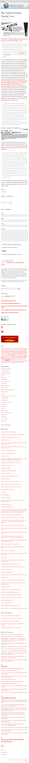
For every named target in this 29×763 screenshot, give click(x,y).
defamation (22, 350)
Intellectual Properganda (5, 478)
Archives (2, 296)
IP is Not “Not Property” (5, 494)
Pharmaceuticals (6, 359)
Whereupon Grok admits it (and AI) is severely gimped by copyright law (14, 608)
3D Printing (3, 348)
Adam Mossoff (12, 348)
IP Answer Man (4, 391)
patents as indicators (9, 357)
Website (2, 223)
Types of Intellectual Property (6, 602)
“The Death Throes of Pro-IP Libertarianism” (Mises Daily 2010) (12, 434)
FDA (8, 351)
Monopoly (23, 354)
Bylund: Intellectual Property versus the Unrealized (17, 646)
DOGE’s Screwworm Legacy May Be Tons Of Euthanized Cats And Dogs (14, 692)
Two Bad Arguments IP (6, 600)
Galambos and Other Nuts (5, 473)
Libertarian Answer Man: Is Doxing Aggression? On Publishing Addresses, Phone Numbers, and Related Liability (12, 713)
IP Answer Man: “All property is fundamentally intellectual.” (12, 618)
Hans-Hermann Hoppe (5, 385)
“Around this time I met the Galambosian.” (9, 432)
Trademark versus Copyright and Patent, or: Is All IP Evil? (11, 597)
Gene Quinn (17, 351)
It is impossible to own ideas (6, 504)
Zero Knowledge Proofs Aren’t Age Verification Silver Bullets (12, 681)
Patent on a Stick (9, 260)
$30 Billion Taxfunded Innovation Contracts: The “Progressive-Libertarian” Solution (13, 84)
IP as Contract (3, 492)
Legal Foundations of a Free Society (7, 396)
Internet (26, 351)
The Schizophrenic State (5, 586)
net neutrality (4, 356)
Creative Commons (4, 381)
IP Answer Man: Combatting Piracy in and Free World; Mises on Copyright (12, 624)
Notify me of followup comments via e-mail (12, 254)
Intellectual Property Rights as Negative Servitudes (10, 484)
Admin (26, 761)
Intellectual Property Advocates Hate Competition (10, 481)
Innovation (3, 387)
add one (10, 202)
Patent (2, 404)
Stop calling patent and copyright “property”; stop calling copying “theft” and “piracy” (13, 560)
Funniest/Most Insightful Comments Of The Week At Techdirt (12, 668)
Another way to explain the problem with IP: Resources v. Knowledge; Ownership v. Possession (14, 443)
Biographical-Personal (5, 373)
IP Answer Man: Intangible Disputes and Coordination (11, 627)
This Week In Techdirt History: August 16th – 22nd (10, 670)
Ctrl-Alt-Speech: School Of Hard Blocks (8, 679)
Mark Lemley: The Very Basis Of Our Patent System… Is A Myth (13, 517)
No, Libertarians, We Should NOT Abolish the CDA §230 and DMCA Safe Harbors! (14, 533)
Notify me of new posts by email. (10, 247)
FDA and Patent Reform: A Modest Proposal (9, 470)
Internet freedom (5, 353)
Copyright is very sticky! (5, 468)
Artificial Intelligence (5, 368)
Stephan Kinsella (13, 360)
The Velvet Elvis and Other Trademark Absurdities (10, 592)
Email (2, 218)
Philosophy (3, 406)
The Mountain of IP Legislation (7, 572)
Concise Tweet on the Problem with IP (8, 453)
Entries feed (3, 750)
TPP (5, 362)
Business (2, 377)
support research (21, 52)
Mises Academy (18, 354)
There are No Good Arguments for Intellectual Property (11, 594)
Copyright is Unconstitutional (6, 465)
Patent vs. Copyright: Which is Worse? (8, 550)
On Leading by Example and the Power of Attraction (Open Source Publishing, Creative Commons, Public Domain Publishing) (13, 536)
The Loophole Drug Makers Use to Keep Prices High (16, 650)
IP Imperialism (22, 353)
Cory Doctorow (13, 350)
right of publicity (18, 359)
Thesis (26, 759)
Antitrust (15, 348)
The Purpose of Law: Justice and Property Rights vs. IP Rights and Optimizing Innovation (13, 583)
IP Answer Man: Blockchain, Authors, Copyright (10, 621)
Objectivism (14, 356)
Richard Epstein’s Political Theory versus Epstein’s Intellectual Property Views (14, 554)
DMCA (26, 350)
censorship (20, 348)
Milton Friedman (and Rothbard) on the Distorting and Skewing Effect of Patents (14, 529)
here (4, 61)
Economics (3, 383)
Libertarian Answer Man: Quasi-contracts (8, 727)
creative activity (7, 54)
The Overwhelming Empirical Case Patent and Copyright (13, 309)
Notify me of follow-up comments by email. (12, 244)
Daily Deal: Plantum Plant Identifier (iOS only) (9, 683)
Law (2, 393)
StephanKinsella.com (8, 697)
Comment (3, 229)
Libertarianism (3, 398)
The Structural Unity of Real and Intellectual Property (11, 589)
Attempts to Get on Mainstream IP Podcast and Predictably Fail (13, 657)
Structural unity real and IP (22, 360)
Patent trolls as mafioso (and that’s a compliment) (10, 544)
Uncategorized (3, 418)
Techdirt (2, 362)
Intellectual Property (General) (6, 389)
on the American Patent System (9, 437)
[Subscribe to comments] (14, 327)
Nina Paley (9, 356)
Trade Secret (3, 414)
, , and (10, 615)
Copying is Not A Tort (5, 456)
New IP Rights (3, 400)
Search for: (3, 288)
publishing (13, 359)
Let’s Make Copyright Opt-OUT (7, 507)
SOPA (7, 360)
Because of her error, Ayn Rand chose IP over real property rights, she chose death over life (13, 447)
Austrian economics (4, 371)
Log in (2, 748)
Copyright (3, 379)
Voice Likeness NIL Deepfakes (12, 362)
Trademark (3, 416)
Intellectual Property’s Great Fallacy (7, 489)
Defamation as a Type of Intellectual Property (9, 312)
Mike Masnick (11, 354)
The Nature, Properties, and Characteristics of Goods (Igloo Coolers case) (14, 574)
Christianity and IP (7, 350)
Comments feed (4, 752)
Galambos (11, 351)
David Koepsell (18, 350)
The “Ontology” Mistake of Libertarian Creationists (10, 564)
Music (26, 354)
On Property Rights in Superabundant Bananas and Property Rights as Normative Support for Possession (14, 540)
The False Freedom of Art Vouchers (13, 184)
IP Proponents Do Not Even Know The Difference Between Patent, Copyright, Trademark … (13, 501)
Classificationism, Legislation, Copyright (8, 450)
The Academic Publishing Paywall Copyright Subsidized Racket (13, 566)
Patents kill (16, 357)
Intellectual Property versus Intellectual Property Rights (11, 486)
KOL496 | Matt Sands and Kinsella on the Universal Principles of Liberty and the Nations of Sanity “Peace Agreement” (14, 700)
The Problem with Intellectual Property (8, 300)
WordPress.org (3, 754)
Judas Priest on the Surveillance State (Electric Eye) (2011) (11, 732)
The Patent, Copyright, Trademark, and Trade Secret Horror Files (12, 580)
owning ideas (20, 356)
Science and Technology (5, 412)
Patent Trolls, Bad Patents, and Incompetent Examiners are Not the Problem (13, 547)
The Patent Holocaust (5, 577)
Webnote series (7, 424)
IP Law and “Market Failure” (6, 497)
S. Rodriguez (3, 650)
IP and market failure (13, 353)
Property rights (3, 410)
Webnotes (3, 421)
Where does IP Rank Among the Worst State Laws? (10, 605)
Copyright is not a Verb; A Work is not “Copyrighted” (11, 462)
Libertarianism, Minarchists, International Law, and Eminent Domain (13, 729)
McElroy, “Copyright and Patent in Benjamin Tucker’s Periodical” (13, 525)
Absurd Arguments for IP (5, 440)
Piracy (2, 408)
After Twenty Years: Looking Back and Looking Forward (13, 640)
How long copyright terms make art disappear (9, 476)
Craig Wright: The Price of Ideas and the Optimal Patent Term (15, 648)
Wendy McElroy (21, 362)
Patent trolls (23, 357)
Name (2, 213)
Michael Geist (6, 354)
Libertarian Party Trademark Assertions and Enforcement (11, 514)
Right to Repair (4, 557)
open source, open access (5, 402)
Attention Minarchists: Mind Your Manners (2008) (10, 717)
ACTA (7, 348)
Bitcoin (2, 375)
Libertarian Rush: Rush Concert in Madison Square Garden (12, 720)
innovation (21, 351)
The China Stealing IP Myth (6, 569)
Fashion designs (4, 351)
